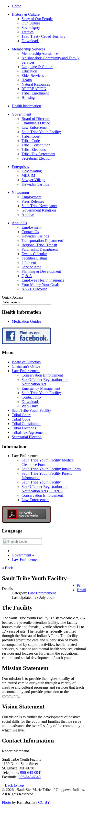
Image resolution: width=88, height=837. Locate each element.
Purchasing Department (40, 249)
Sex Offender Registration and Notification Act (45, 381)
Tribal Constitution (36, 145)
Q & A (27, 276)
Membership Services (28, 49)
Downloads (30, 41)
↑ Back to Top (13, 785)
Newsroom (20, 192)
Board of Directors (36, 119)
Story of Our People (37, 19)
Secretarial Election (36, 158)
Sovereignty (31, 27)
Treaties (27, 32)
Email (81, 590)
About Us (19, 223)
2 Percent (29, 262)
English (23, 541)
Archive (28, 214)
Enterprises (20, 167)
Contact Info (31, 397)
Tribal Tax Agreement (38, 154)
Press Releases (33, 201)
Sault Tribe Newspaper (39, 206)
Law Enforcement (35, 127)
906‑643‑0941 (31, 772)
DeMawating (32, 171)
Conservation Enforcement (42, 375)
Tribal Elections (34, 149)
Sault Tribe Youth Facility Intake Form (51, 469)
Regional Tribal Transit (39, 245)
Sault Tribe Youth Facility (41, 132)
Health (27, 80)
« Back (7, 568)
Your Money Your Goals (40, 285)
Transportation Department (42, 240)
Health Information (26, 106)
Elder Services (33, 75)
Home (16, 6)
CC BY (44, 802)
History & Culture (26, 14)
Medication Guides (26, 321)
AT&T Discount (34, 289)
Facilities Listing (34, 258)
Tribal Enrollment (35, 93)
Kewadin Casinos (35, 184)
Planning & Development (41, 271)
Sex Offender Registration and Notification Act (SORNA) (45, 488)
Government (21, 114)
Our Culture (31, 23)
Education (29, 71)
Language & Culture (37, 67)
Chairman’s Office (36, 123)
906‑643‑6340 (30, 777)
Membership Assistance (40, 53)
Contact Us (30, 232)
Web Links (30, 406)
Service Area (31, 267)
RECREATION (34, 89)
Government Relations (39, 210)
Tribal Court (31, 136)
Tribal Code (31, 141)
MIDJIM (28, 175)
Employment (31, 197)
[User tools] (69, 578)
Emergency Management (41, 388)
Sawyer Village (33, 180)
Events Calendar (34, 254)
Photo (6, 802)
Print (80, 585)
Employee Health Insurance (43, 280)
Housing (28, 97)
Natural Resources (36, 84)
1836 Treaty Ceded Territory (44, 36)
